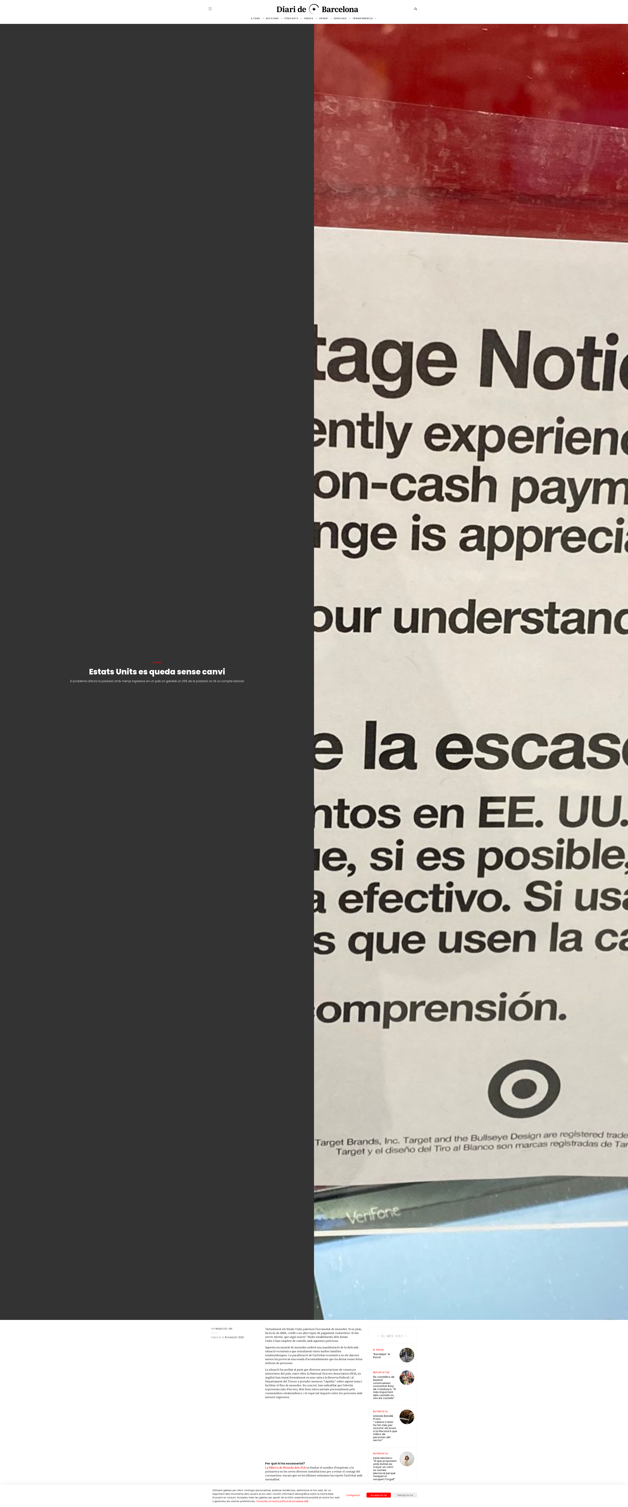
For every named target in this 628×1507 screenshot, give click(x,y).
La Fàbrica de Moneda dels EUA (285, 1467)
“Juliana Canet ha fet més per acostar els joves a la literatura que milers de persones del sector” (385, 1428)
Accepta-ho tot (379, 1495)
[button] (210, 8)
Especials (340, 18)
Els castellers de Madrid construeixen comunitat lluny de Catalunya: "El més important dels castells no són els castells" (384, 1388)
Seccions (272, 18)
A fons (255, 18)
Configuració (353, 1495)
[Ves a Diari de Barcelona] (314, 9)
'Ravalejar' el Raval (381, 1356)
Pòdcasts (291, 18)
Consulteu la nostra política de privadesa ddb (282, 1501)
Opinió (323, 18)
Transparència (363, 18)
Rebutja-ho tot (405, 1495)
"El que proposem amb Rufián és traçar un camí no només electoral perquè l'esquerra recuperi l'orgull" (385, 1469)
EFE (230, 1328)
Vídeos (308, 18)
